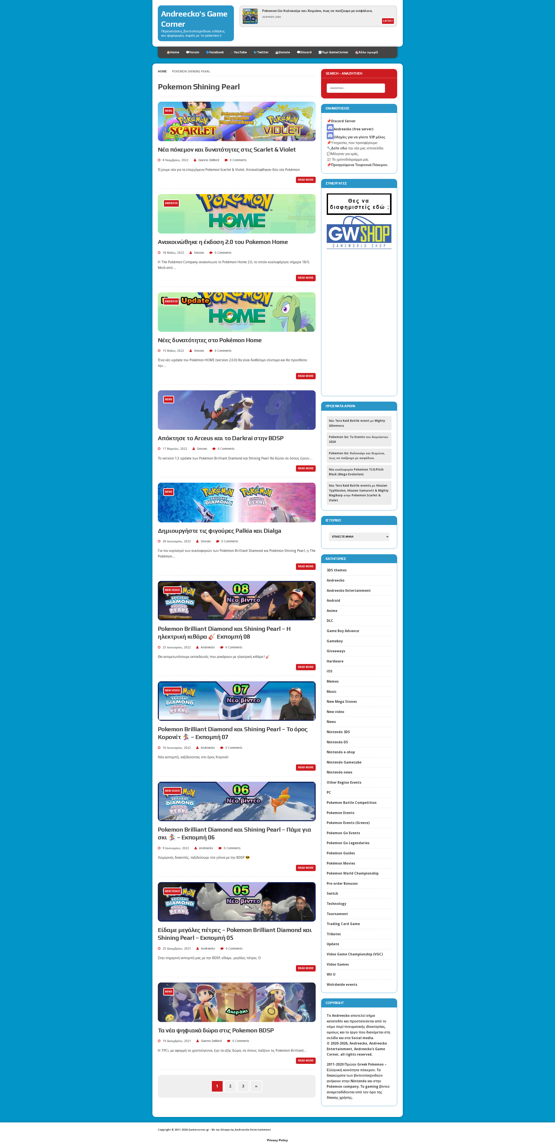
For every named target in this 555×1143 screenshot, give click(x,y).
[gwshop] (359, 247)
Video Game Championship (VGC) (355, 954)
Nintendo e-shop (341, 752)
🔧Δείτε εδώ (337, 148)
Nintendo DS (337, 742)
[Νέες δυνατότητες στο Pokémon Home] (237, 329)
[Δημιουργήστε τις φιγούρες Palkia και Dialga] (237, 519)
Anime (332, 611)
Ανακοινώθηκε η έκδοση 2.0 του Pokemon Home (223, 241)
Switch (332, 893)
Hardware (335, 661)
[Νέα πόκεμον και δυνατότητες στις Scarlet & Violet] (237, 138)
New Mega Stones (342, 702)
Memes (333, 681)
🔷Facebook (215, 52)
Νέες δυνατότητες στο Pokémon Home (210, 340)
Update (333, 944)
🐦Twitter (261, 52)
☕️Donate (282, 52)
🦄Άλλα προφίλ (366, 52)
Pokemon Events (340, 813)
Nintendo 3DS (338, 732)
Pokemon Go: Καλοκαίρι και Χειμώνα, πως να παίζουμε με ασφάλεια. (317, 11)
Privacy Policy (277, 1140)
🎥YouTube (238, 52)
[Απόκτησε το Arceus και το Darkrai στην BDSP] (237, 427)
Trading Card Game (343, 924)
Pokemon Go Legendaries (348, 843)
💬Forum (192, 52)
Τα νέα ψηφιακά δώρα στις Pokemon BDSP (216, 1030)
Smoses (199, 252)
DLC (330, 621)
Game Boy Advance (343, 631)
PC (329, 792)
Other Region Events (344, 782)
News (331, 722)
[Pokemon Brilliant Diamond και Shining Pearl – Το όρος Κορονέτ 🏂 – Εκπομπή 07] (237, 718)
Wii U (331, 974)
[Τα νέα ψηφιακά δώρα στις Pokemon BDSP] (237, 1019)
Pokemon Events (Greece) (348, 823)
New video (335, 712)
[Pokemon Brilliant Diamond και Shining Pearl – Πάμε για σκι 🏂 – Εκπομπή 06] (237, 818)
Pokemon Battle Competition (352, 803)
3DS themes (337, 570)
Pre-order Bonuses (342, 883)
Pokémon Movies (341, 863)
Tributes (334, 934)
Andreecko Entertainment (349, 591)
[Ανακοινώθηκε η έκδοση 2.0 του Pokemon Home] (237, 231)
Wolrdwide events (342, 985)
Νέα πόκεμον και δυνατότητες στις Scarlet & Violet (227, 149)
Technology (336, 904)
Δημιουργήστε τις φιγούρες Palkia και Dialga (219, 530)
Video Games (338, 964)
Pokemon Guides (341, 853)
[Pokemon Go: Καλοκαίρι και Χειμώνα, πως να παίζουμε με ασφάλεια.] (250, 23)
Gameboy (335, 641)
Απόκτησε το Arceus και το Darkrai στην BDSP (221, 438)
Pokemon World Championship (353, 873)
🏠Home (172, 52)
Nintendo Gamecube (344, 762)
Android (333, 600)
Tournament (337, 914)
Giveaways (336, 651)
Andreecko (208, 647)
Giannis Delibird (208, 160)
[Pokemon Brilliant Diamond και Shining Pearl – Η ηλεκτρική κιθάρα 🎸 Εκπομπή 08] (237, 617)
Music (331, 692)
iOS (329, 671)
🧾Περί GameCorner (333, 52)
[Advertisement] (359, 325)
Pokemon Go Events (343, 833)
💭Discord (304, 52)
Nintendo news (339, 772)
